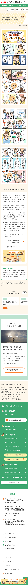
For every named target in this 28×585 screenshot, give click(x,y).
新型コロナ (18, 9)
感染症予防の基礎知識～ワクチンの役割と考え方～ (14, 241)
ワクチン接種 (18, 5)
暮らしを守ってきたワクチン (14, 246)
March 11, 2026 (17, 399)
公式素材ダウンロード (14, 482)
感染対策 (11, 5)
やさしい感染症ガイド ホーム (13, 406)
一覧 (24, 292)
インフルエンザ (10, 9)
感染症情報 (4, 5)
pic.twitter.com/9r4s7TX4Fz (10, 396)
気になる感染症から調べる (16, 420)
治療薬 (24, 5)
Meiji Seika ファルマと (14, 370)
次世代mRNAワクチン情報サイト (14, 459)
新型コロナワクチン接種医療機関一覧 (14, 455)
